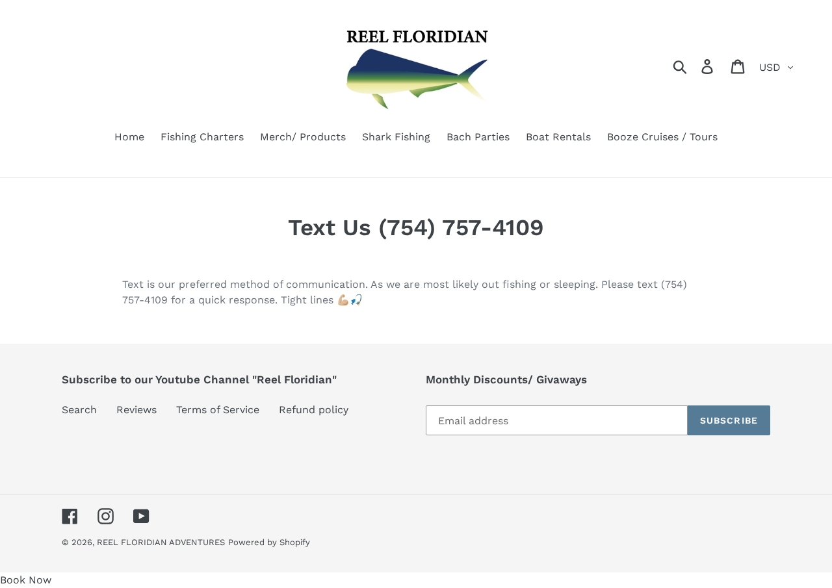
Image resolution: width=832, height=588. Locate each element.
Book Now (25, 580)
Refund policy (313, 409)
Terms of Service (217, 409)
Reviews (136, 409)
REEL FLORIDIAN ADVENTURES (161, 542)
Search (79, 409)
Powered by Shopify (269, 542)
